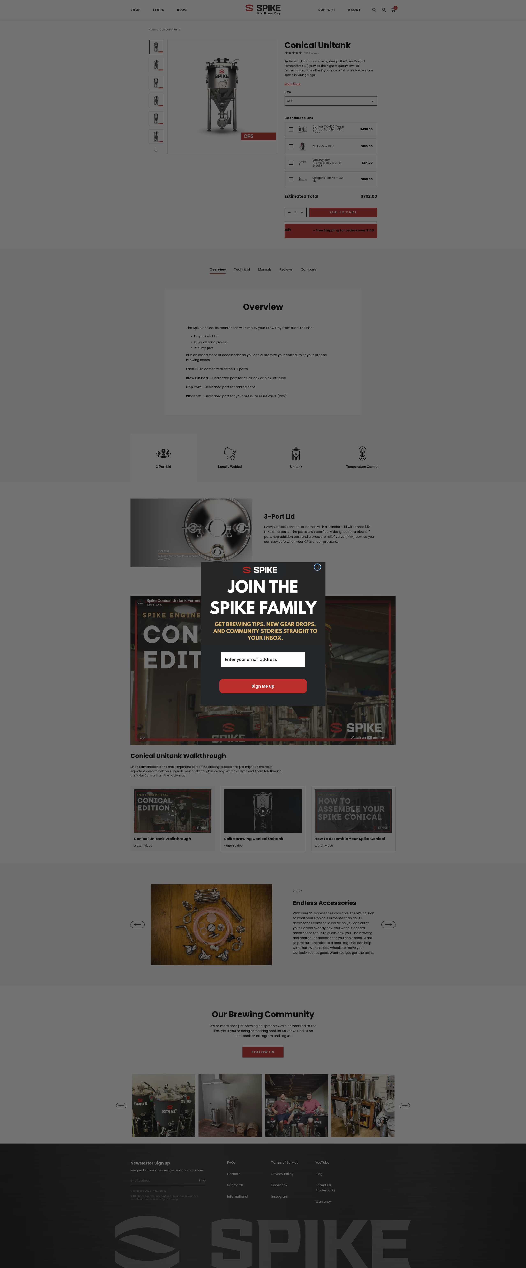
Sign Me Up (263, 686)
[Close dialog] (317, 567)
